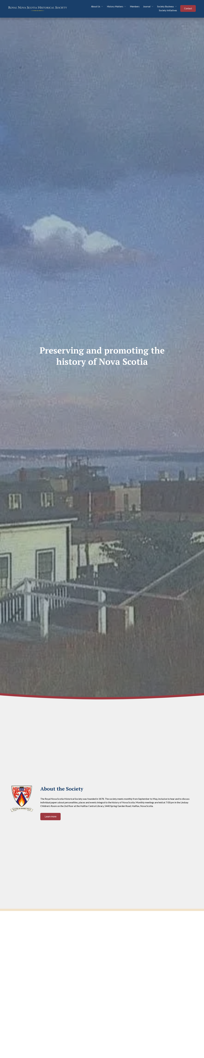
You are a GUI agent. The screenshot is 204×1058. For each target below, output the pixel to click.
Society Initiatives (168, 10)
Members (134, 6)
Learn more (50, 816)
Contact (188, 8)
